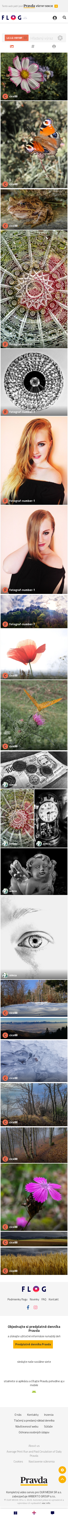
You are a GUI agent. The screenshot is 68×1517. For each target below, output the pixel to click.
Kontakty (33, 1415)
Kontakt (54, 1299)
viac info (46, 1503)
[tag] (33, 46)
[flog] (54, 46)
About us (34, 1446)
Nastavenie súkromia (42, 1461)
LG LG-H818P (15, 38)
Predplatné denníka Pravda (33, 1344)
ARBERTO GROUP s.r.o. (41, 1496)
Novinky (34, 1299)
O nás (18, 1415)
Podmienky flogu (17, 1299)
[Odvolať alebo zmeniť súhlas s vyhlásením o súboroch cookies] (62, 1470)
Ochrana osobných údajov (34, 1432)
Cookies (18, 1461)
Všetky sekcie (44, 6)
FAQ (44, 1299)
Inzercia (48, 1415)
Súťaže (48, 1426)
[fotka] (12, 46)
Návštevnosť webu (26, 1426)
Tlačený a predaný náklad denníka (34, 1420)
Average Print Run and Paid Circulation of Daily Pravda (34, 1454)
